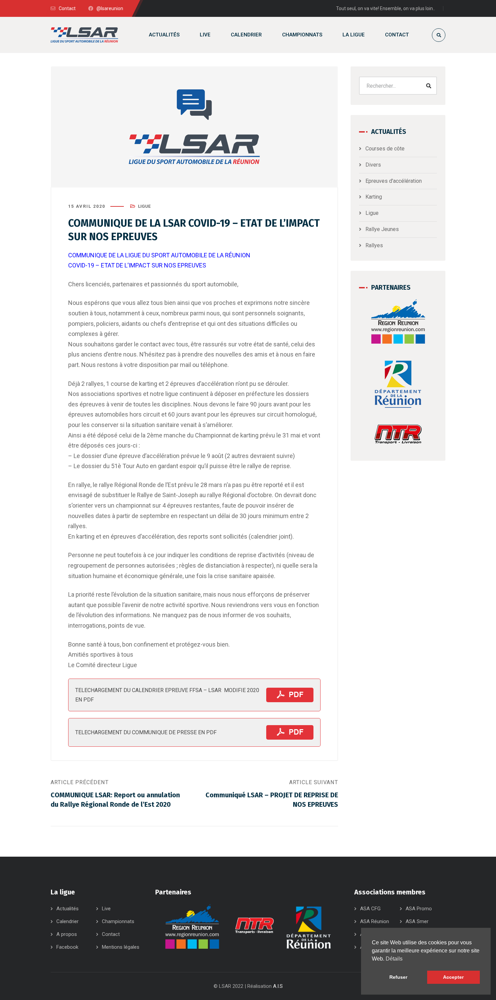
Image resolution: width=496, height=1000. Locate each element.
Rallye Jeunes (382, 229)
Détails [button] (394, 959)
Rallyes (374, 245)
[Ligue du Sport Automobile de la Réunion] (84, 34)
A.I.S (278, 986)
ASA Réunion (374, 921)
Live (106, 909)
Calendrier (67, 921)
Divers (373, 165)
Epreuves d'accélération (393, 181)
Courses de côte (385, 148)
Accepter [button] (453, 977)
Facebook (67, 947)
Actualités (67, 909)
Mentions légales (120, 947)
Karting (373, 197)
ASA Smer (417, 921)
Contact (111, 934)
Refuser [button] (398, 977)
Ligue (144, 206)
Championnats (118, 921)
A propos (66, 934)
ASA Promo (419, 909)
